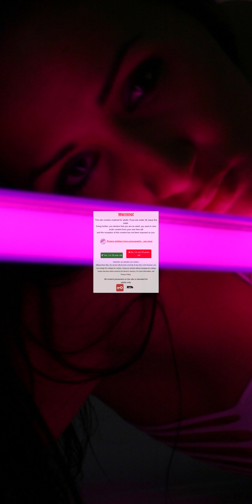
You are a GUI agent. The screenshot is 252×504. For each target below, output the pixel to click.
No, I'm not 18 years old (139, 254)
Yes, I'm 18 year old (112, 255)
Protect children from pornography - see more (129, 241)
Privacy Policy (126, 274)
